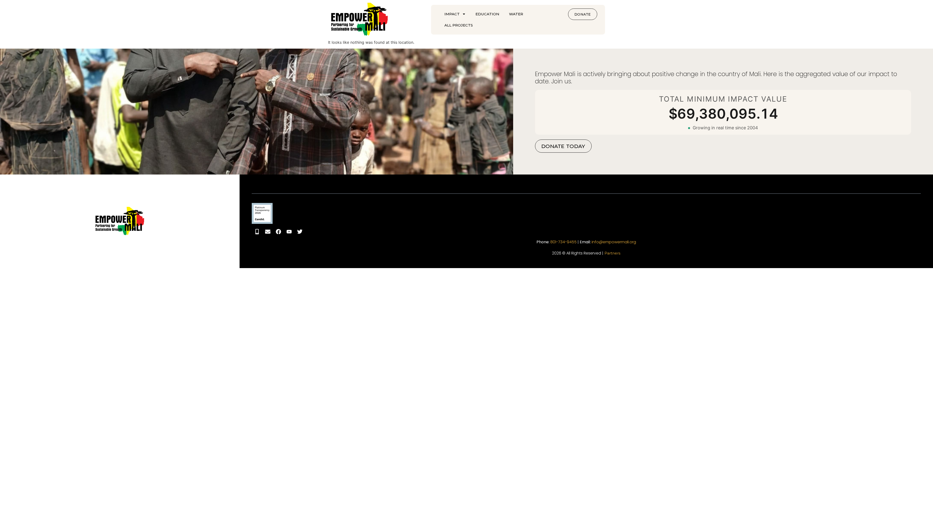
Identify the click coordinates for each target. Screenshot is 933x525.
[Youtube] (289, 231)
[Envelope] (267, 231)
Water (516, 14)
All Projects (458, 25)
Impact (452, 14)
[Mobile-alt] (257, 231)
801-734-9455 (563, 242)
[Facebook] (278, 231)
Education (487, 14)
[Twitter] (299, 231)
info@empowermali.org (614, 242)
